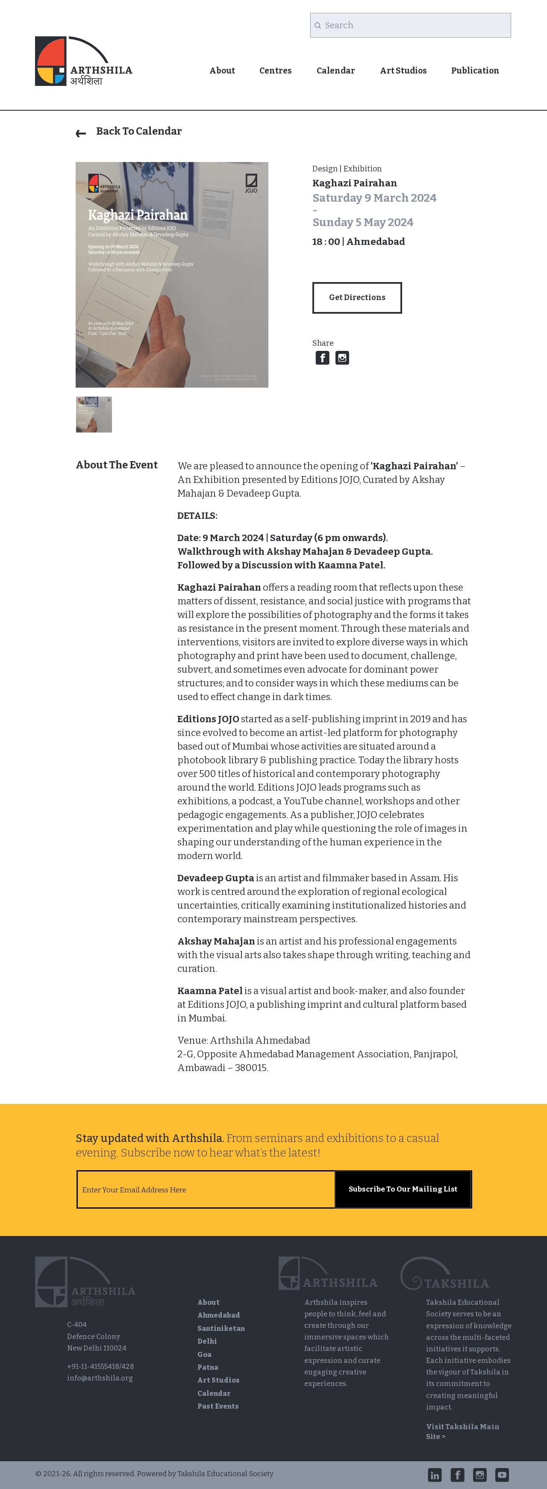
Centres (275, 71)
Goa (204, 1355)
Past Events (218, 1406)
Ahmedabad (218, 1315)
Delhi (207, 1341)
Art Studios (403, 71)
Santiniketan (221, 1328)
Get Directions (357, 297)
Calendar (336, 71)
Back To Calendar (138, 131)
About (222, 71)
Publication (475, 71)
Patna (207, 1367)
